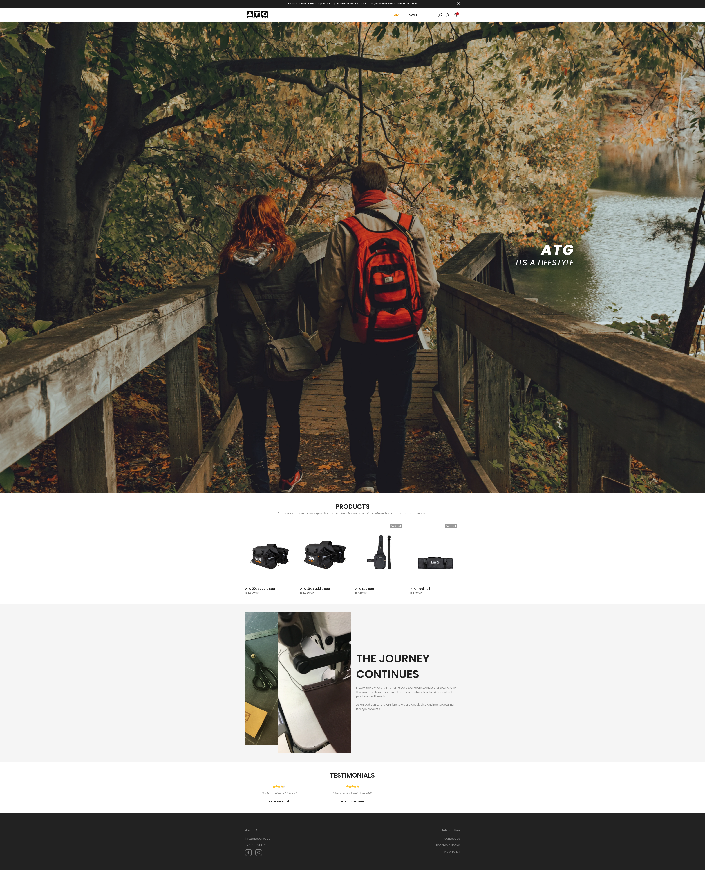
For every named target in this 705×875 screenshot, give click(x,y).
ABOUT (413, 15)
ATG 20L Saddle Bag (260, 589)
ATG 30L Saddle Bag (315, 589)
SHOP (397, 15)
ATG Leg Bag (364, 589)
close (246, 3)
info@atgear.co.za (257, 830)
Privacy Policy (451, 843)
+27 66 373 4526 (256, 836)
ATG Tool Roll (420, 589)
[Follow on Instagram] (258, 843)
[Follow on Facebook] (248, 843)
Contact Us (452, 830)
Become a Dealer (448, 836)
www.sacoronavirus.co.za (402, 3)
